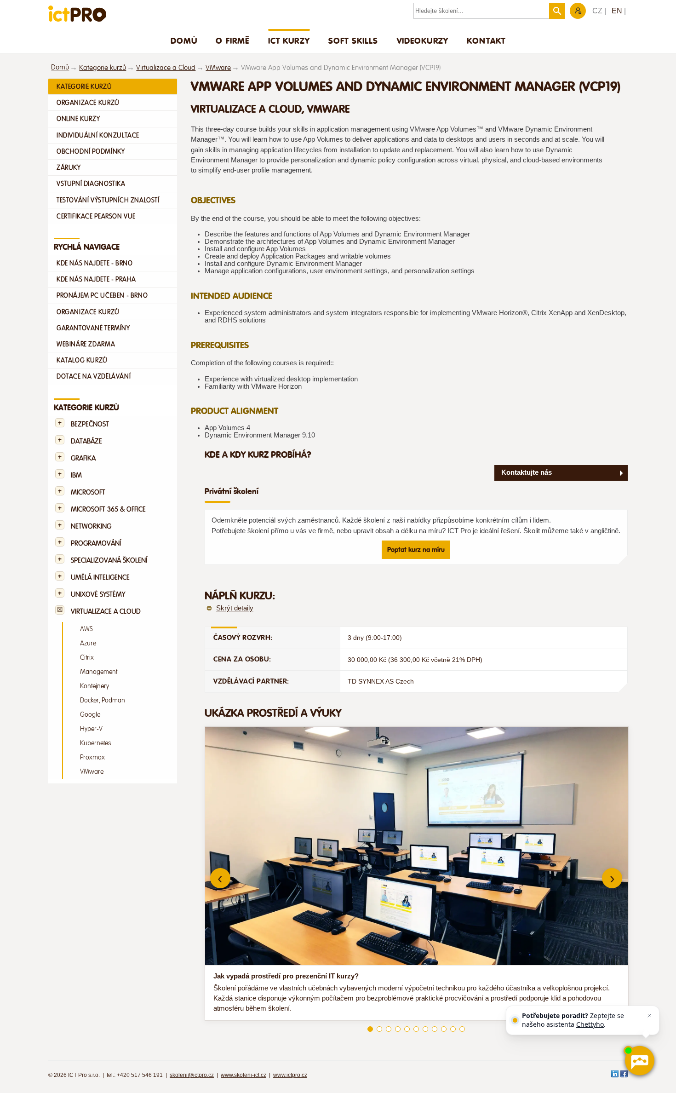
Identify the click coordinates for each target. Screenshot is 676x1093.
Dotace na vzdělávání (94, 376)
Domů (184, 40)
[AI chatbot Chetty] (639, 1061)
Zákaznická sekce (578, 11)
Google (90, 714)
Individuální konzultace (98, 135)
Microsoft (88, 492)
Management (98, 671)
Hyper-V (91, 728)
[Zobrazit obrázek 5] (407, 1029)
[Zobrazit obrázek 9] (444, 1029)
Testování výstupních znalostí (108, 200)
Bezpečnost (90, 424)
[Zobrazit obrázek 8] (434, 1029)
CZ (597, 11)
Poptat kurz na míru (416, 550)
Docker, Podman (102, 700)
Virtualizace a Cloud (165, 68)
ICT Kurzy (289, 40)
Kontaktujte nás (526, 472)
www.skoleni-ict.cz (243, 1075)
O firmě (232, 40)
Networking (91, 526)
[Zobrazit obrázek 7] (425, 1029)
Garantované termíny (93, 328)
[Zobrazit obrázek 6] (416, 1029)
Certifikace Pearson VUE (96, 216)
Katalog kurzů (82, 360)
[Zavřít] (649, 1016)
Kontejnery (94, 686)
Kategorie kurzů (102, 68)
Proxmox (92, 757)
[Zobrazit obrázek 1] (370, 1029)
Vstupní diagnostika (91, 183)
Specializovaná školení (109, 560)
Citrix (87, 657)
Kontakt (486, 40)
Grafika (83, 458)
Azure (88, 643)
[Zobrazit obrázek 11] (462, 1029)
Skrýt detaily (234, 608)
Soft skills (353, 40)
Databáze (86, 441)
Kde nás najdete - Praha (96, 279)
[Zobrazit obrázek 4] (398, 1029)
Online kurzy (78, 118)
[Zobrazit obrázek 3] (388, 1029)
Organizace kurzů (88, 102)
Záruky (69, 167)
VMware (218, 68)
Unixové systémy (98, 594)
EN (617, 11)
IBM (76, 475)
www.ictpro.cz (290, 1075)
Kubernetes (95, 743)
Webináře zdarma (86, 344)
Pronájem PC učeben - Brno (102, 295)
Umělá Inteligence (100, 577)
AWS (86, 629)
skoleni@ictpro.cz (192, 1075)
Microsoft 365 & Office (108, 509)
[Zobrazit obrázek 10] (453, 1029)
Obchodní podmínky (91, 151)
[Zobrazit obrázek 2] (379, 1029)
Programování (96, 543)
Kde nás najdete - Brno (94, 263)
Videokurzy (423, 40)
